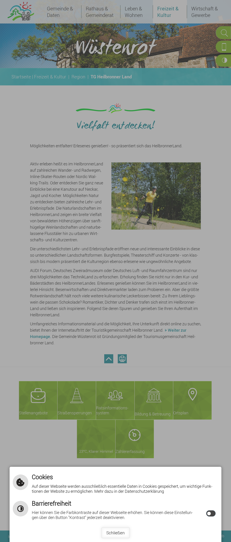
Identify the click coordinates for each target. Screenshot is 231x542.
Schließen (115, 533)
